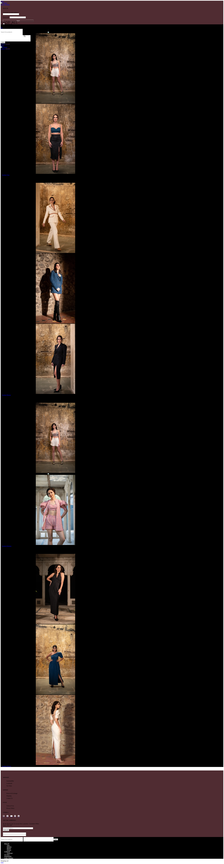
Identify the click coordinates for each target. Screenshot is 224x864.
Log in (18, 20)
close (2, 862)
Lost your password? (28, 23)
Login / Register (8, 858)
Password (6, 17)
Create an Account (28, 8)
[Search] (1, 28)
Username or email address (11, 12)
